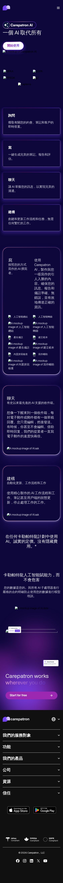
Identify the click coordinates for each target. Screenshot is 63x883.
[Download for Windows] (45, 810)
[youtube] (45, 861)
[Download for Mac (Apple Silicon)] (18, 810)
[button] (57, 8)
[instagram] (25, 861)
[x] (38, 861)
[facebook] (18, 861)
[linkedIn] (31, 861)
